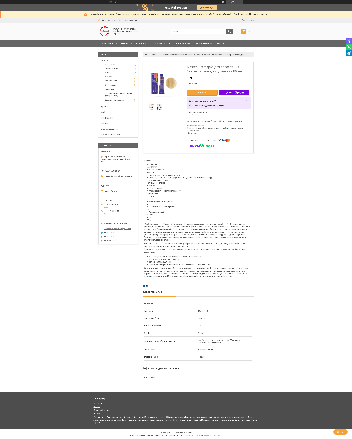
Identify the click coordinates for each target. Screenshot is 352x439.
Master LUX (152, 167)
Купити (202, 92)
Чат (342, 432)
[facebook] (144, 286)
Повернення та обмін (110, 135)
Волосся (141, 43)
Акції (103, 112)
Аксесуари (109, 89)
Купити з (229, 92)
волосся (176, 175)
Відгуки (104, 123)
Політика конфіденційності (213, 435)
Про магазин (107, 118)
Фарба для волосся (154, 224)
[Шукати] (229, 31)
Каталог (104, 60)
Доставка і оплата (109, 129)
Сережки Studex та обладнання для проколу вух (118, 94)
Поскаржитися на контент (192, 435)
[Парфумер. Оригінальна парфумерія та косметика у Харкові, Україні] (104, 36)
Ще (218, 43)
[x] (147, 286)
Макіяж (125, 43)
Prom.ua (189, 433)
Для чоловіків (182, 43)
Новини (97, 413)
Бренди (104, 106)
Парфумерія (107, 43)
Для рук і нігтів (162, 43)
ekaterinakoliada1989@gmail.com (117, 229)
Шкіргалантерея (203, 43)
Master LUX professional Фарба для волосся (172, 55)
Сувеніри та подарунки (115, 100)
